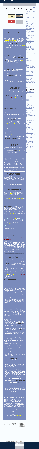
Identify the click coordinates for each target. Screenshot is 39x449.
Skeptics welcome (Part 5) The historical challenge (29, 119)
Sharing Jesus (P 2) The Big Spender (30, 68)
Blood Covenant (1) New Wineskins (30, 107)
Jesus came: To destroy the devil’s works (30, 21)
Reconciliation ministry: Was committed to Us (29, 79)
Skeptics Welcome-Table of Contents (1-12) (30, 129)
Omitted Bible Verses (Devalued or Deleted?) (30, 15)
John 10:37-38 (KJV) (7, 350)
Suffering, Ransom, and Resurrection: (30, 39)
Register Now (27, 101)
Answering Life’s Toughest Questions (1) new (30, 152)
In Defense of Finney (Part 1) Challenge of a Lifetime (29, 75)
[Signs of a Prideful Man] (14, 424)
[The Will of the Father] (7, 424)
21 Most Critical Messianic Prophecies (30, 82)
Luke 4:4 (27, 22)
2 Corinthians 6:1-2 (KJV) (7, 276)
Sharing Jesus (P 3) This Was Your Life (30, 67)
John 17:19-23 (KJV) (7, 47)
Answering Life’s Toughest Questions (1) (30, 116)
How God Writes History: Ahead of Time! (30, 25)
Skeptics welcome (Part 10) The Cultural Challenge (29, 123)
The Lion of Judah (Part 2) (29, 46)
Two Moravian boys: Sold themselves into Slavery (30, 71)
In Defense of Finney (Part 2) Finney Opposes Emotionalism (30, 72)
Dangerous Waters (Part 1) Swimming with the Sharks (30, 134)
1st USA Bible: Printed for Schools (30, 27)
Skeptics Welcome (8, 2)
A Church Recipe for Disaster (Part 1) (30, 91)
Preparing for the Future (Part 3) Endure (29, 137)
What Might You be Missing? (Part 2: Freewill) (30, 35)
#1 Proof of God (28, 114)
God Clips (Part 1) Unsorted (29, 147)
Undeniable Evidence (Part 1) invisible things (30, 140)
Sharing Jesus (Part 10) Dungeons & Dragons (30, 59)
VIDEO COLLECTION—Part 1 (29, 131)
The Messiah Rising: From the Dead (30, 81)
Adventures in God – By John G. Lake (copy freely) (30, 150)
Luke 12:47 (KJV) (7, 73)
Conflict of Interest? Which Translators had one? (30, 11)
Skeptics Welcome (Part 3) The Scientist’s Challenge (29, 110)
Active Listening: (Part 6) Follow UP (30, 48)
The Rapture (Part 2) (28, 87)
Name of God (16, 2)
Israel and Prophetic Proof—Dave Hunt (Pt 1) (30, 92)
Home (4, 2)
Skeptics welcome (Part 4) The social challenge (30, 118)
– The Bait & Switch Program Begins (30, 22)
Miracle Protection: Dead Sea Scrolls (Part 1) (30, 84)
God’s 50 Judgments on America (29, 146)
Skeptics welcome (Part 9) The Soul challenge (30, 128)
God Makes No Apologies (29, 105)
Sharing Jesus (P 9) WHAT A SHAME (30, 60)
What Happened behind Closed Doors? (29, 16)
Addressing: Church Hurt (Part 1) (29, 23)
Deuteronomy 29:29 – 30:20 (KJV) (8, 362)
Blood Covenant (12, 2)
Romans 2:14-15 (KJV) (7, 59)
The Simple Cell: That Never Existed (30, 28)
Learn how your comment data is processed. (17, 441)
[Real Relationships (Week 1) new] (22, 425)
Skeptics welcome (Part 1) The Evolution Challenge (29, 112)
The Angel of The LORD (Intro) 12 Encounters (30, 38)
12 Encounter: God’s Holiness (29, 37)
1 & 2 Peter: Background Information (30, 63)
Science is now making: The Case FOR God (30, 17)
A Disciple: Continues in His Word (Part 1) (30, 58)
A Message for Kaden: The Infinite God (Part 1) (30, 55)
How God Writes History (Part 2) (29, 24)
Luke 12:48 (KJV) (7, 80)
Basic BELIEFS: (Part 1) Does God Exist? (30, 31)
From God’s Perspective (29, 95)
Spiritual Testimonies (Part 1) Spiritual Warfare (30, 142)
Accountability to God (28, 42)
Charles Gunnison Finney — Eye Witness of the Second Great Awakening (29, 103)
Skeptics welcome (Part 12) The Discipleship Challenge (29, 126)
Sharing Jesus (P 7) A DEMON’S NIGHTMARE (29, 62)
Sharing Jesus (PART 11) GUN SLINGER (29, 47)
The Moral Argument (28, 29)
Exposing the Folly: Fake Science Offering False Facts (29, 76)
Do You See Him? (9, 1)
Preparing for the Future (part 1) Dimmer (29, 133)
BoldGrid (31, 442)
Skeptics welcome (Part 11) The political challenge (29, 124)
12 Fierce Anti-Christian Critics (29, 40)
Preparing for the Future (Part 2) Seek (30, 136)
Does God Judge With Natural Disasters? (29, 106)
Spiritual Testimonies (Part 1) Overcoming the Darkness (29, 141)
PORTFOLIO (27, 99)
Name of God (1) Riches (29, 108)
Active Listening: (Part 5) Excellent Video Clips (30, 49)
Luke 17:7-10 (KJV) (7, 320)
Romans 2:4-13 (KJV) (7, 93)
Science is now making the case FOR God (30, 19)
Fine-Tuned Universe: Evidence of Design (30, 30)
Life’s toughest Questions (29, 96)
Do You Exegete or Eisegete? (29, 85)
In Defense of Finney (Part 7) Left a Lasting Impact (30, 74)
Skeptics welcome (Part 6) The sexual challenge (30, 120)
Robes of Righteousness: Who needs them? (30, 41)
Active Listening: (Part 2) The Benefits (30, 53)
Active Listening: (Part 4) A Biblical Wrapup (30, 51)
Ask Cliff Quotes (28, 43)
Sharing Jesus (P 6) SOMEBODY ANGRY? (29, 64)
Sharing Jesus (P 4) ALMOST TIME (30, 66)
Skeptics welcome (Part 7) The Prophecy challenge (29, 122)
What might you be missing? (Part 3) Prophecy (30, 32)
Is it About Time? (28, 97)
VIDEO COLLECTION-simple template (30, 132)
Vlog (26, 149)
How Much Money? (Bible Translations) (29, 13)
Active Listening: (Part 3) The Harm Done (30, 52)
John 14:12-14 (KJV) (7, 353)
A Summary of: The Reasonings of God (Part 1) (30, 93)
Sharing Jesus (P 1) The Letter (29, 70)
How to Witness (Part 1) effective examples (30, 145)
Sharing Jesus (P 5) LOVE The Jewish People (30, 65)
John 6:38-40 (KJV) (7, 331)
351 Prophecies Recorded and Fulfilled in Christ (30, 115)
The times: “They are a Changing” (30, 78)
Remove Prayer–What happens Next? (30, 104)
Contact (21, 2)
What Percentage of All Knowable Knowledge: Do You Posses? (30, 26)
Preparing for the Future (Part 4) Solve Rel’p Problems (30, 139)
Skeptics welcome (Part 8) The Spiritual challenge (29, 127)
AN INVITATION (28, 100)
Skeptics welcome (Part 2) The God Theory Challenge (30, 113)
